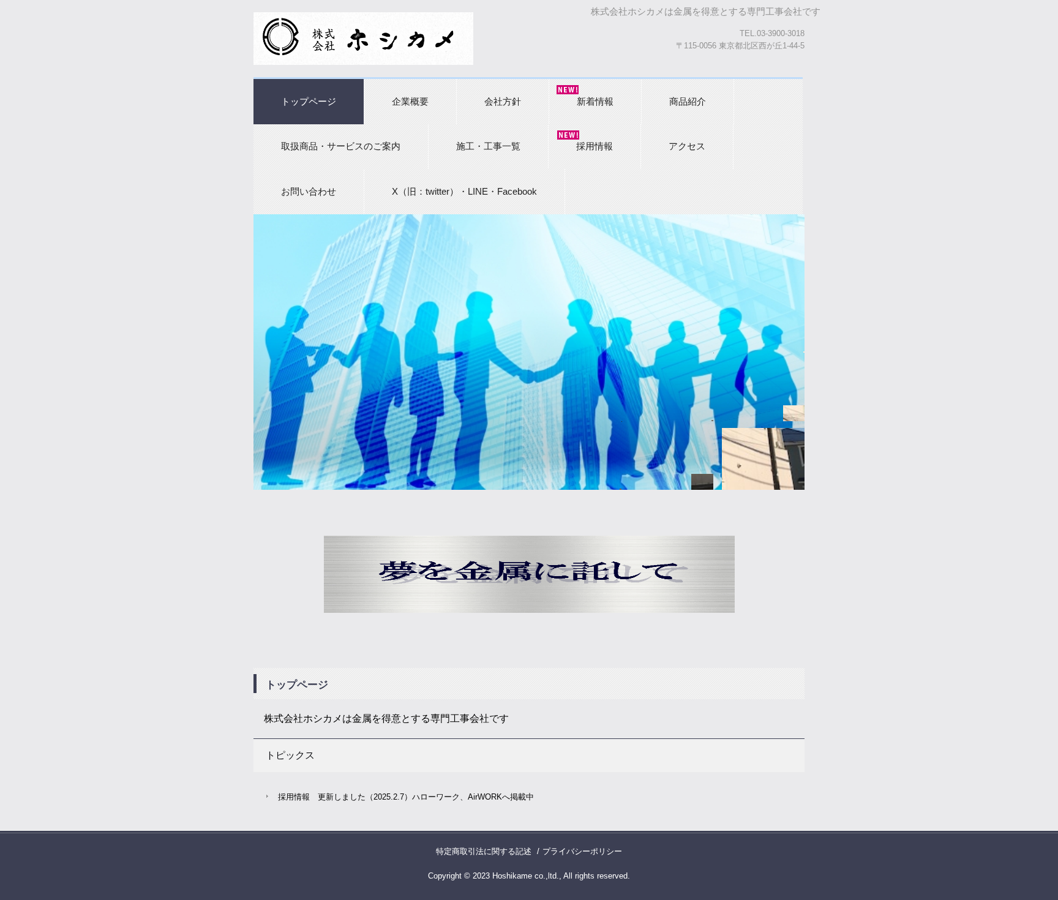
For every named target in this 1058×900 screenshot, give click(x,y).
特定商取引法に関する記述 (483, 851)
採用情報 (594, 146)
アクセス (687, 146)
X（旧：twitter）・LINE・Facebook (464, 191)
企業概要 (410, 101)
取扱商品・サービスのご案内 (340, 146)
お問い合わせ (308, 191)
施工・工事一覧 (488, 146)
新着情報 (595, 101)
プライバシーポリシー (582, 851)
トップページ (308, 101)
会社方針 (502, 101)
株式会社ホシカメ (363, 38)
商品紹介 (687, 101)
